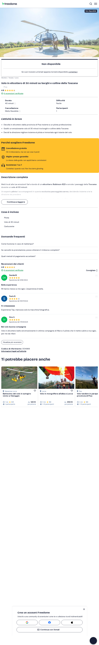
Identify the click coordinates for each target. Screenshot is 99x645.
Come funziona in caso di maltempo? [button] (17, 244)
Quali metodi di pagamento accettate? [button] (18, 256)
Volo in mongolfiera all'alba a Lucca (56, 393)
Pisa (5, 87)
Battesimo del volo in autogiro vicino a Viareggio (17, 394)
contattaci (73, 72)
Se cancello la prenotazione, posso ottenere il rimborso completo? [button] (30, 250)
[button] (93, 640)
